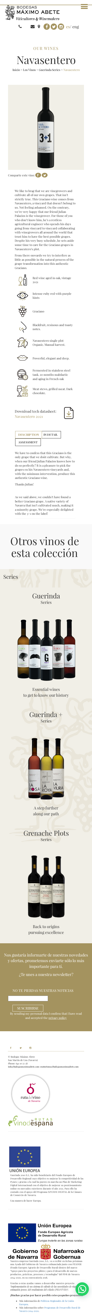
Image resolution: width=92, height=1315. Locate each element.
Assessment (28, 442)
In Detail (51, 434)
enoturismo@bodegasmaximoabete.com (59, 1066)
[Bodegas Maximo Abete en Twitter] (18, 1047)
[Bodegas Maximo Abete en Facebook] (10, 1047)
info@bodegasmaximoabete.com (23, 1066)
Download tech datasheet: (35, 414)
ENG (75, 26)
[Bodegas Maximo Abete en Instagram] (28, 1047)
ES (68, 26)
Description (28, 434)
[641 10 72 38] (27, 26)
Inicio (16, 70)
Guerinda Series (49, 70)
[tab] (28, 435)
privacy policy (57, 1018)
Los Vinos (29, 70)
